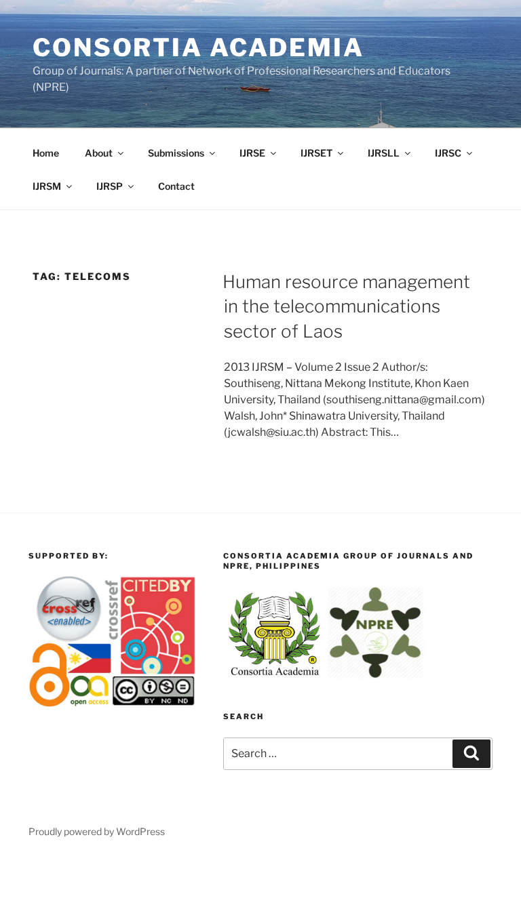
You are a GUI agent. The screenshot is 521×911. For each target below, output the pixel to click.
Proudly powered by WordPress (96, 831)
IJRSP (109, 186)
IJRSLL (384, 153)
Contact (176, 186)
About (99, 153)
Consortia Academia (198, 47)
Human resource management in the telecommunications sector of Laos (346, 306)
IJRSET (316, 153)
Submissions (176, 153)
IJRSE (252, 153)
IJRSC (448, 153)
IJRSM (47, 186)
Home (46, 153)
